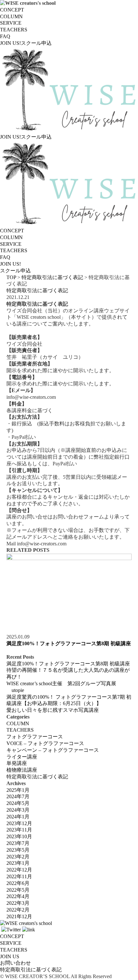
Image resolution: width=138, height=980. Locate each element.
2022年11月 (19, 876)
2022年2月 (18, 909)
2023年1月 (18, 863)
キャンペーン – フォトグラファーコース (52, 750)
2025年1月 (18, 790)
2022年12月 (19, 869)
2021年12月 (19, 916)
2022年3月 (18, 903)
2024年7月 (18, 796)
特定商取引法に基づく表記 (37, 290)
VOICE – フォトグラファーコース (45, 743)
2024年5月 (18, 803)
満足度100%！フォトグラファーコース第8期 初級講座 (68, 643)
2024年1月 (18, 816)
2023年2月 (18, 856)
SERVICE (11, 23)
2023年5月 (18, 850)
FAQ (5, 36)
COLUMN (11, 16)
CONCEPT (12, 9)
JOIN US (9, 956)
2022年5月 (18, 890)
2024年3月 (18, 810)
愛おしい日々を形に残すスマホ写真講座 (52, 710)
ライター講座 (21, 756)
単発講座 (16, 763)
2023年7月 (18, 843)
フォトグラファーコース (34, 736)
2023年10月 (19, 836)
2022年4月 (18, 896)
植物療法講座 (21, 770)
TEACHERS (13, 29)
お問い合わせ (15, 963)
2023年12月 (19, 823)
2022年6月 (18, 883)
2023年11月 (19, 829)
